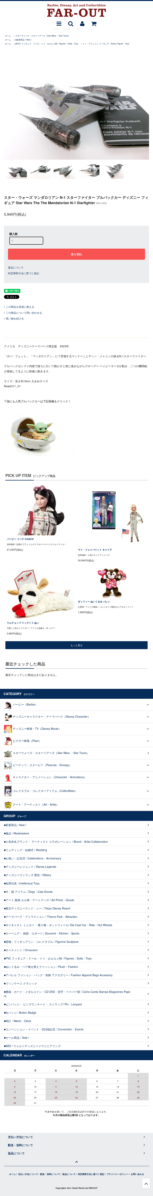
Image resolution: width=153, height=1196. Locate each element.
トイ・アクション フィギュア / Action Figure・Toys (106, 43)
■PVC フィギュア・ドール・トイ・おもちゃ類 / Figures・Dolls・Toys (46, 43)
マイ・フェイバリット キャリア (95, 549)
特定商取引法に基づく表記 (23, 273)
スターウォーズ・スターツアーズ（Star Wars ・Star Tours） (42, 35)
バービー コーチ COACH (20, 539)
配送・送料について (50, 1174)
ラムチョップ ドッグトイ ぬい (23, 623)
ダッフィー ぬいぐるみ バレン (94, 601)
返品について (16, 267)
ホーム (8, 35)
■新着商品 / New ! (23, 39)
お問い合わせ (137, 1174)
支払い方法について (28, 1174)
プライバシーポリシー (117, 1174)
